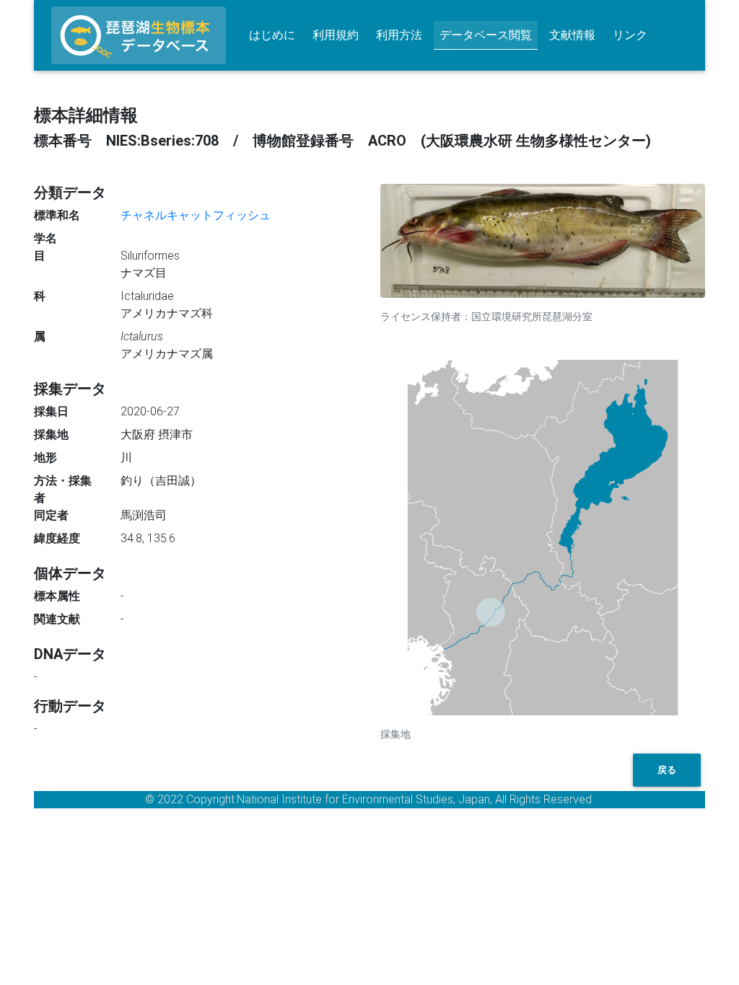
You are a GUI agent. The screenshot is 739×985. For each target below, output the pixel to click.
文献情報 (572, 35)
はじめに (272, 35)
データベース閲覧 (486, 35)
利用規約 (335, 35)
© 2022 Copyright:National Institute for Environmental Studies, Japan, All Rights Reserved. (369, 799)
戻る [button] (666, 769)
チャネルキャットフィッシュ (196, 215)
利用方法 (399, 35)
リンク (630, 35)
